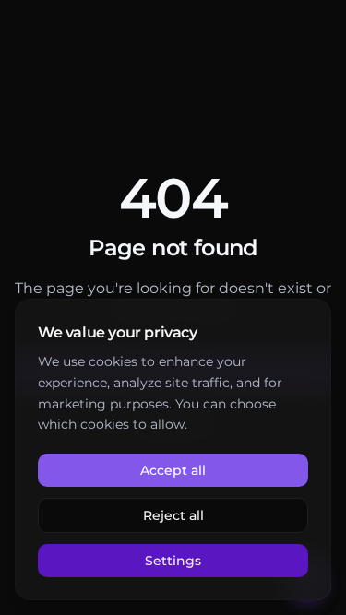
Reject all (173, 515)
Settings (173, 560)
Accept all (173, 470)
